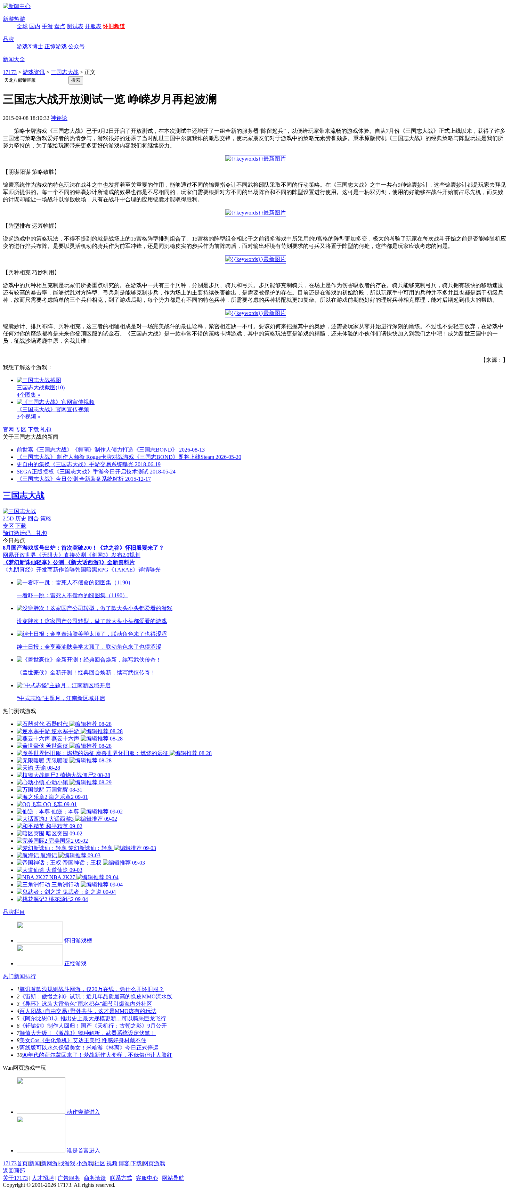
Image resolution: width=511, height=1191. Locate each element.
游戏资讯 (34, 72)
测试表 (75, 26)
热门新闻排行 (19, 976)
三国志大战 (65, 72)
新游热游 (14, 19)
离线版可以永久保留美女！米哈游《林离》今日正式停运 (89, 1048)
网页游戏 (154, 1163)
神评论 (59, 118)
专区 (20, 429)
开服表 (93, 26)
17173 (10, 72)
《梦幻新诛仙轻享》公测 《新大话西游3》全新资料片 (69, 562)
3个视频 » (28, 417)
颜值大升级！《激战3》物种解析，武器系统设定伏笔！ (87, 1033)
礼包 (45, 429)
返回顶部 (14, 1171)
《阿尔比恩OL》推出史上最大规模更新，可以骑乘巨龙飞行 (92, 1018)
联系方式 (121, 1178)
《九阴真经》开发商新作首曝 (39, 570)
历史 (20, 518)
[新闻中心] (17, 6)
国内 (34, 26)
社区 (99, 1163)
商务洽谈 (95, 1178)
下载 (33, 429)
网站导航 (173, 1178)
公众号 (76, 46)
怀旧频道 (114, 26)
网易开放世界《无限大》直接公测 (44, 555)
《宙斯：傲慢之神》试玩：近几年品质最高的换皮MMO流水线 (95, 996)
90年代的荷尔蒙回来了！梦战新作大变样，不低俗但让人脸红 (97, 1055)
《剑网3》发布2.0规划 (113, 555)
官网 (8, 429)
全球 (22, 26)
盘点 (59, 26)
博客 (124, 1163)
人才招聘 (43, 1178)
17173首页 (15, 1163)
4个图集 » (28, 395)
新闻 (34, 1163)
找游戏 (67, 1163)
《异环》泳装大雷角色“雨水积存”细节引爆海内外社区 (85, 1004)
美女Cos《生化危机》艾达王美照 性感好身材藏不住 (82, 1040)
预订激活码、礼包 (25, 533)
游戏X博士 (30, 46)
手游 (47, 26)
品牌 (8, 39)
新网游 (49, 1163)
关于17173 (15, 1178)
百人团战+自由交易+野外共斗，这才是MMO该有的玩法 (87, 1011)
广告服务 (69, 1178)
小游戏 (84, 1163)
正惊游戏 (55, 46)
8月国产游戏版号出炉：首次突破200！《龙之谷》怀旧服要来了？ (83, 548)
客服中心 (147, 1178)
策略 (45, 518)
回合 (33, 518)
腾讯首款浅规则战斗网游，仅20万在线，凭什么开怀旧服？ (91, 989)
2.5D (8, 518)
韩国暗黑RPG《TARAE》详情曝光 (118, 570)
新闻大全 (14, 59)
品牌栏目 (14, 912)
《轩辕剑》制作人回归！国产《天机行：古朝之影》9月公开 (93, 1026)
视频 (111, 1163)
